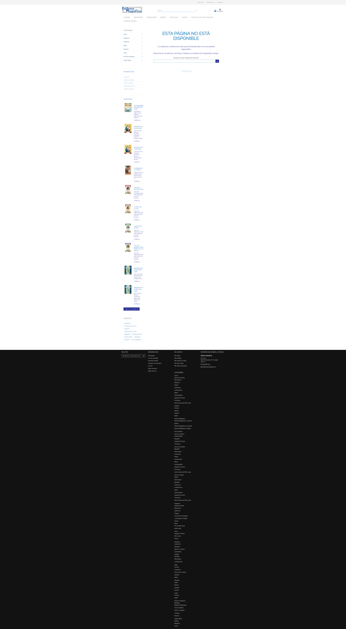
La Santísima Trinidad (180, 518)
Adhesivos (177, 510)
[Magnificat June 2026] (128, 128)
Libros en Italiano (179, 434)
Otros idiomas (178, 431)
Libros (126, 17)
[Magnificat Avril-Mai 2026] (128, 289)
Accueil (150, 366)
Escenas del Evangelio (181, 516)
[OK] (217, 61)
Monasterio (177, 508)
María (176, 523)
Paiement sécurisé (129, 86)
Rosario (176, 621)
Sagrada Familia (179, 505)
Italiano (176, 410)
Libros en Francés (179, 377)
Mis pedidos (177, 358)
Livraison (126, 77)
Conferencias (178, 390)
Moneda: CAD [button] (210, 2)
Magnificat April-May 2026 (138, 269)
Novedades (128, 99)
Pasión (176, 385)
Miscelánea (177, 559)
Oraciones (177, 400)
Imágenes (138, 17)
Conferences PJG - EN (130, 331)
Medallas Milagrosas (180, 605)
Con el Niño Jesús (179, 526)
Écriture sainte (128, 337)
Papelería (152, 17)
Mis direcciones (178, 363)
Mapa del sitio (152, 371)
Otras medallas (178, 607)
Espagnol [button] (219, 2)
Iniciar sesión (200, 2)
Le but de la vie (137, 208)
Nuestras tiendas (129, 89)
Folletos (176, 406)
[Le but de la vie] (128, 208)
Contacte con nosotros (154, 363)
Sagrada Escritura (179, 398)
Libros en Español (179, 447)
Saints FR (126, 328)
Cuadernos (177, 544)
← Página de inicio (186, 71)
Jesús (176, 531)
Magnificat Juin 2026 (138, 148)
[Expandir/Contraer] (142, 34)
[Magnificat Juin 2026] (128, 149)
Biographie (127, 323)
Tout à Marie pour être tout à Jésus (138, 248)
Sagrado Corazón (179, 533)
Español (176, 413)
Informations (129, 72)
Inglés (176, 415)
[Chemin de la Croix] (128, 170)
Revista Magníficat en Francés (183, 421)
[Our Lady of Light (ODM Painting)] (128, 270)
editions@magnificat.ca (209, 367)
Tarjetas (176, 554)
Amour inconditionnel (140, 188)
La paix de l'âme (138, 227)
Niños (163, 17)
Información (177, 380)
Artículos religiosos (202, 17)
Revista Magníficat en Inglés (182, 428)
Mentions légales (129, 80)
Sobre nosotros (128, 83)
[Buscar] (196, 10)
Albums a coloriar (179, 549)
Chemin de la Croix (138, 169)
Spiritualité (137, 337)
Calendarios (177, 551)
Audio (185, 17)
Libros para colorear (180, 572)
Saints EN (127, 339)
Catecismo (177, 387)
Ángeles (176, 513)
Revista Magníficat (179, 418)
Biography (127, 334)
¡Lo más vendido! (153, 358)
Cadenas (177, 613)
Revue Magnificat (136, 339)
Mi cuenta (177, 355)
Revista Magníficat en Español (183, 426)
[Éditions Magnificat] (138, 9)
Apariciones (177, 528)
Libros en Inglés (179, 475)
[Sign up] (143, 355)
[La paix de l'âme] (128, 228)
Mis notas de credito (180, 360)
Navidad (174, 17)
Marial (176, 392)
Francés (176, 408)
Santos (176, 521)
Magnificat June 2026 (138, 127)
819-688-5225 (206, 364)
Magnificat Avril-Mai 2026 (138, 289)
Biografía (177, 382)
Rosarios (176, 615)
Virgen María (130, 21)
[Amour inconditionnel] (128, 189)
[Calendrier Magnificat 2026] (128, 107)
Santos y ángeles (179, 610)
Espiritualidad (178, 395)
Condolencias (178, 561)
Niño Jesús (177, 536)
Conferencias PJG (137, 334)
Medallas (177, 603)
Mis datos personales (180, 366)
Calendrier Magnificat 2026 (138, 107)
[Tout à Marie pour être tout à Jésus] (128, 247)
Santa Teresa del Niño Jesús (182, 403)
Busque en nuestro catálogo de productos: (186, 58)
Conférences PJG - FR (130, 326)
